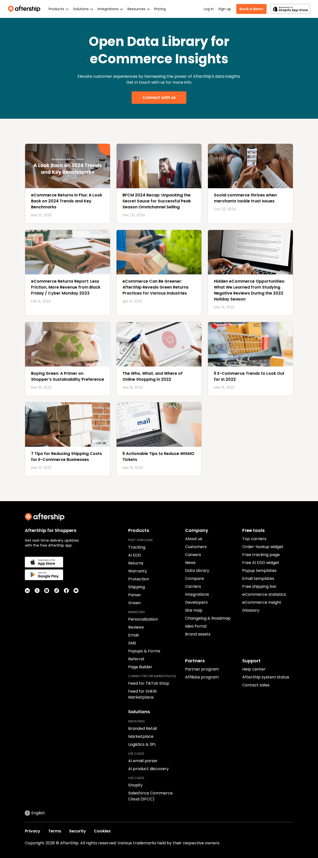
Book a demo (251, 8)
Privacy (32, 831)
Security (77, 831)
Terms (54, 831)
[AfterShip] (25, 9)
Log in (209, 8)
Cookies (102, 831)
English (38, 813)
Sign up (224, 8)
